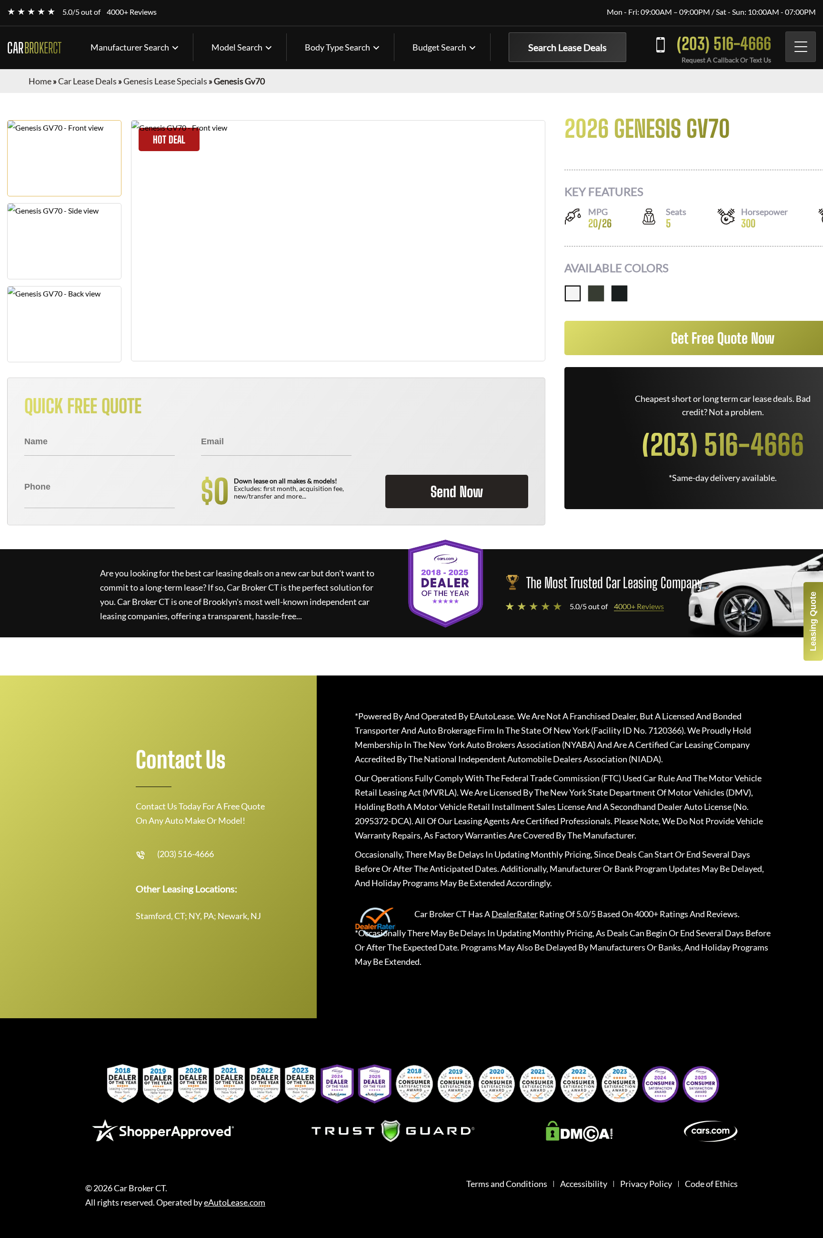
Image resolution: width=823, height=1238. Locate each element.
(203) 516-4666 (724, 43)
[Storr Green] (596, 293)
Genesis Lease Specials (165, 81)
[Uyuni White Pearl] (573, 293)
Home (40, 81)
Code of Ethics (711, 1184)
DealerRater (515, 914)
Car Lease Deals (87, 81)
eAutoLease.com (234, 1202)
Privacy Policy (646, 1184)
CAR (34, 47)
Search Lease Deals (567, 47)
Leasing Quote (813, 621)
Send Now (457, 491)
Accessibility (583, 1184)
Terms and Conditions (506, 1184)
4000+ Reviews (132, 11)
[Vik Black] (619, 293)
